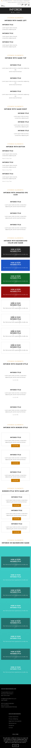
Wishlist (22, 4)
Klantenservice (12, 723)
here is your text (7, 158)
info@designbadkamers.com (8, 698)
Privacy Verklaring (13, 719)
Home (13, 12)
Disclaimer (11, 725)
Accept (16, 745)
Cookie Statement (13, 716)
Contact (11, 727)
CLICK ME (15, 380)
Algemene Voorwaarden (15, 721)
